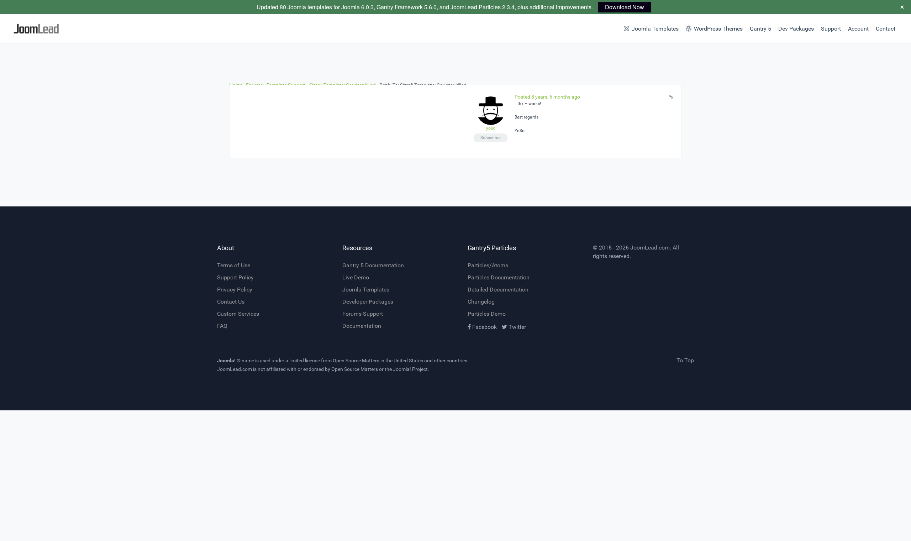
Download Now (624, 7)
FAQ (222, 325)
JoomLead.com (650, 247)
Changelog (481, 301)
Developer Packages (367, 301)
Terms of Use (233, 265)
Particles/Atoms (488, 265)
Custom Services (238, 313)
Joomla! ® (229, 360)
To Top (685, 360)
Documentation (361, 325)
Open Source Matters (356, 360)
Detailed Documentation (498, 289)
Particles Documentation (499, 277)
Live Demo (355, 277)
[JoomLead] (68, 28)
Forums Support (362, 313)
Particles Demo (487, 313)
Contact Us (230, 301)
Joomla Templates (365, 289)
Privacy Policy (234, 289)
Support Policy (235, 277)
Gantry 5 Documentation (373, 265)
